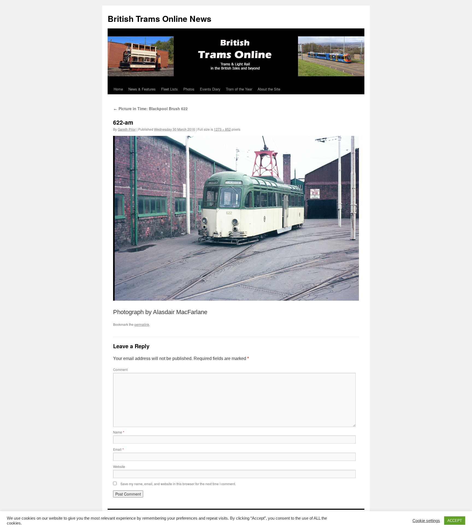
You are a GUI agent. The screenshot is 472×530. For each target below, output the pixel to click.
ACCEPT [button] (454, 521)
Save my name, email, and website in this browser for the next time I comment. (178, 483)
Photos (188, 89)
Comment (120, 369)
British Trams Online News (159, 18)
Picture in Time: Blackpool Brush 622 (150, 108)
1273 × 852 (222, 129)
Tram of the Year (239, 89)
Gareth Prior (127, 129)
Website (119, 466)
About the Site (269, 89)
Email (118, 449)
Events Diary (210, 89)
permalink (141, 324)
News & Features (142, 89)
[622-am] (236, 218)
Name (118, 432)
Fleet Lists (169, 89)
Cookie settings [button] (426, 521)
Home (118, 89)
